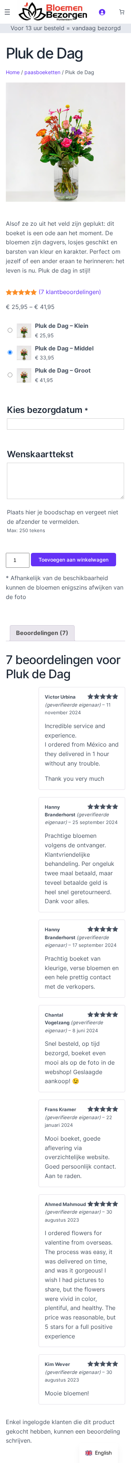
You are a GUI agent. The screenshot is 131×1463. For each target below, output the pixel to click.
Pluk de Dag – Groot (63, 370)
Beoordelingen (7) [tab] (42, 632)
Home (13, 72)
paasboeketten (42, 72)
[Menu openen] (7, 12)
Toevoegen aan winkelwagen (73, 559)
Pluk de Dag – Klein (61, 325)
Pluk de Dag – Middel (64, 348)
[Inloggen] (102, 11)
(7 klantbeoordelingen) (70, 291)
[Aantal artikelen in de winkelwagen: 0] (121, 11)
